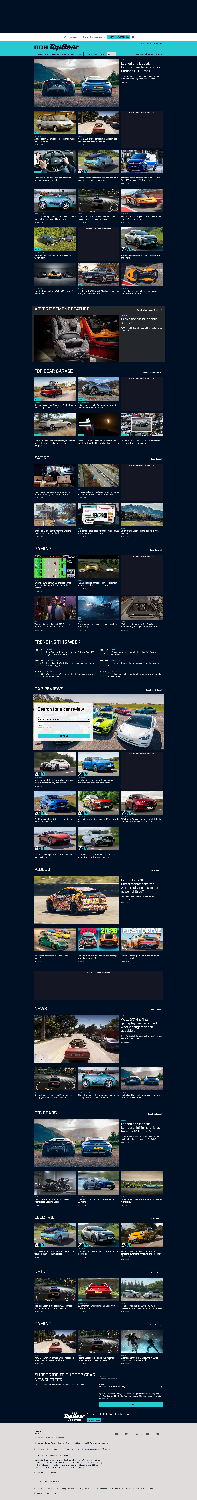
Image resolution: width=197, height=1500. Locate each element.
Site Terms (41, 1449)
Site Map (108, 1449)
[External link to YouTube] (147, 1434)
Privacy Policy (50, 1443)
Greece (49, 1489)
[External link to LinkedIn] (157, 1434)
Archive (105, 1443)
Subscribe (130, 1404)
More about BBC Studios (45, 1472)
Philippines (116, 1489)
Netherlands (102, 1489)
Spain (151, 1489)
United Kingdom (146, 44)
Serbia (127, 1489)
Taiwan (39, 1493)
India (73, 1489)
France (39, 1489)
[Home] (59, 47)
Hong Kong (61, 1489)
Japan (90, 1489)
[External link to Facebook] (116, 1434)
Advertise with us (73, 1449)
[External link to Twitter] (137, 1434)
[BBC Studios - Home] (39, 1432)
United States (158, 44)
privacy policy (107, 1398)
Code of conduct (56, 1449)
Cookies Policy (63, 1443)
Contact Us (38, 1443)
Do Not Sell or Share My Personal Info (85, 1443)
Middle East (51, 1493)
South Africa (139, 1489)
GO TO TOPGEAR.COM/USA (118, 37)
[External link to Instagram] (126, 1434)
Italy (81, 1489)
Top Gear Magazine (92, 1449)
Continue (64, 736)
